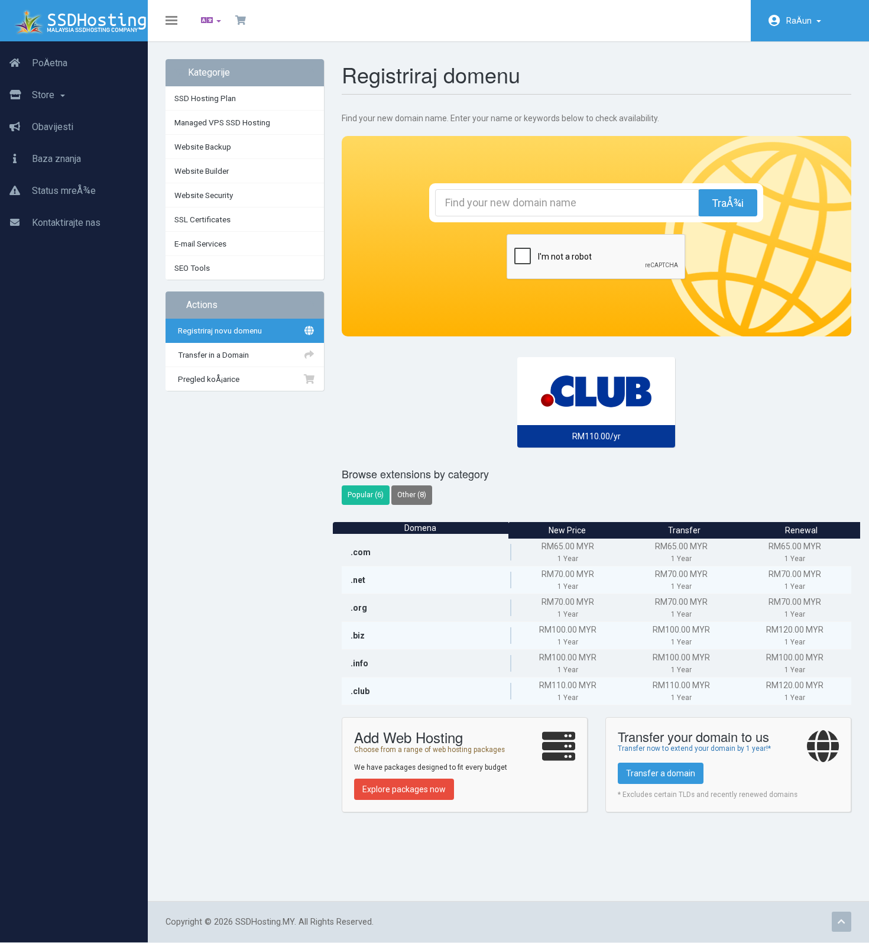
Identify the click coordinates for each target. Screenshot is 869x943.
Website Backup (202, 146)
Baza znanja (55, 158)
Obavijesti (51, 126)
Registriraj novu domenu (218, 330)
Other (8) (411, 494)
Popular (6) (366, 494)
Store (44, 95)
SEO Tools (192, 268)
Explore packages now (404, 789)
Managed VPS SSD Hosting (222, 122)
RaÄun (800, 20)
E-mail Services (200, 243)
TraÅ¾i (728, 203)
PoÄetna (48, 63)
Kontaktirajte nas (65, 222)
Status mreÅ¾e (63, 190)
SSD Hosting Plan (205, 98)
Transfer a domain (660, 773)
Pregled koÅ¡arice (206, 379)
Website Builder (201, 171)
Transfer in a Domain (211, 354)
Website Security (203, 195)
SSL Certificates (202, 219)
